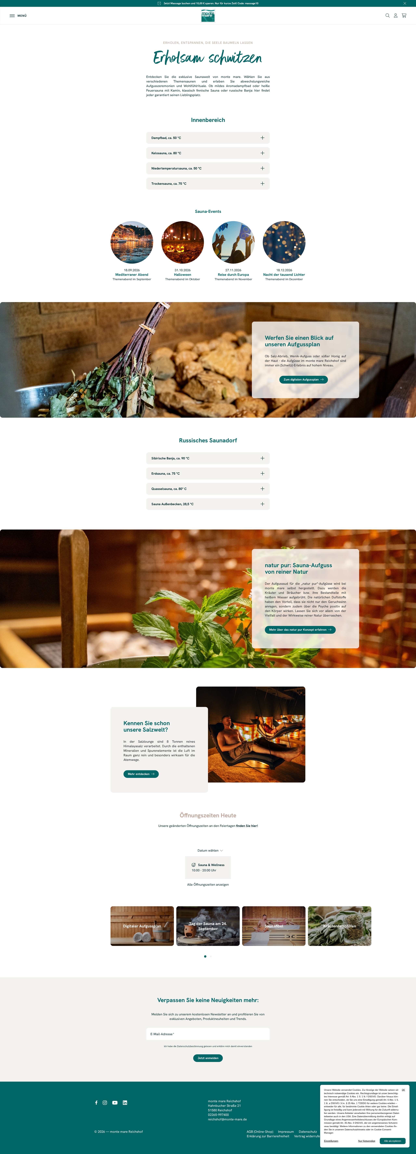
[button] (388, 15)
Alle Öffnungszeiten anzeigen (208, 884)
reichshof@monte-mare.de (227, 1119)
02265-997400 (218, 1115)
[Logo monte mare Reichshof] (208, 15)
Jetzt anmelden (208, 1058)
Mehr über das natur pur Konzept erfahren (297, 630)
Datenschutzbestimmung (190, 1046)
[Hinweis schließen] (405, 3)
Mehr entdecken (139, 774)
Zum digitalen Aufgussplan (301, 379)
